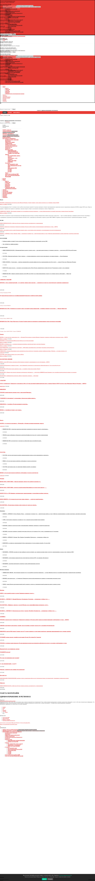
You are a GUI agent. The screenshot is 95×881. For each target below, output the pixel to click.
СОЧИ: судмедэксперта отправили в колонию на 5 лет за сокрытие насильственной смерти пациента (24, 519)
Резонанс (4, 98)
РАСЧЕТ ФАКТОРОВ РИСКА (6, 44)
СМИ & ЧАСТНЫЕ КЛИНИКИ (12, 161)
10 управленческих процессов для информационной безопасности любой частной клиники (21, 295)
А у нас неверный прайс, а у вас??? (8, 663)
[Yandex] (0, 42)
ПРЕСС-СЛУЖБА (3, 204)
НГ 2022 (10, 170)
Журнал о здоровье (6, 719)
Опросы (7, 154)
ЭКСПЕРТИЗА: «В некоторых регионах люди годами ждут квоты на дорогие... (18, 505)
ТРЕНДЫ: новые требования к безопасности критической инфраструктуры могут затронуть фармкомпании (25, 435)
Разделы (4, 127)
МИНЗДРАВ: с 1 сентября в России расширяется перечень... (14, 404)
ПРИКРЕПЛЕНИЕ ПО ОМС (5, 13)
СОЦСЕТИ (2, 352)
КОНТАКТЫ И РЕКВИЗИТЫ (6, 78)
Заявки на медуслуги (10, 144)
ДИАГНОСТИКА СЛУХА (5, 51)
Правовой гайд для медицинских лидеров (14, 93)
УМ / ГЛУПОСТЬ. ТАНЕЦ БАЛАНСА (10, 244)
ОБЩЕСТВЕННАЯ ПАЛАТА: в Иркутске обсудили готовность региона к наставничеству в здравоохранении (21, 223)
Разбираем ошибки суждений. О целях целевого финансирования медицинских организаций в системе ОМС (25, 241)
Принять (44, 879)
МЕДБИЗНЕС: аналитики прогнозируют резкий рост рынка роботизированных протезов (21, 563)
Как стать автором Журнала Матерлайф (14, 755)
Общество (7, 89)
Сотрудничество (6, 126)
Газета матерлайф (6, 717)
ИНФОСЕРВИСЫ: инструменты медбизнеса (9, 138)
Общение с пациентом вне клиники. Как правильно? (12, 669)
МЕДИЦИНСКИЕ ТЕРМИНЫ (6, 57)
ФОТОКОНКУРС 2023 (13, 164)
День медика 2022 (12, 168)
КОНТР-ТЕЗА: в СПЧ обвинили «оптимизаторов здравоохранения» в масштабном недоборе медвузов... (24, 493)
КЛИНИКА (2, 616)
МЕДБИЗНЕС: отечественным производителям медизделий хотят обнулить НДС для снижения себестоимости (25, 557)
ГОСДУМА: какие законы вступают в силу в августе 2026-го (12, 354)
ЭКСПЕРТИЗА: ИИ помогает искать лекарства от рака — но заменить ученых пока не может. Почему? (20, 368)
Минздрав (7, 91)
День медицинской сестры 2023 (15, 749)
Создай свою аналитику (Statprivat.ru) (11, 146)
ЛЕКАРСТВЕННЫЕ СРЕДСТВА (6, 60)
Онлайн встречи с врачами (11, 139)
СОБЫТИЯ (3, 380)
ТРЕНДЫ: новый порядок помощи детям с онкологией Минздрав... (16, 392)
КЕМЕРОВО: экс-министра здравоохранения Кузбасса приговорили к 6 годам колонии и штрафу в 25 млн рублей (26, 543)
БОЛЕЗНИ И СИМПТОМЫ (5, 63)
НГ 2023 (10, 169)
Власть (7, 88)
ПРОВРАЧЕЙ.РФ (3, 10)
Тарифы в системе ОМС (14, 153)
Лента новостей (6, 718)
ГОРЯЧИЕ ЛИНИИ (3, 23)
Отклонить (50, 879)
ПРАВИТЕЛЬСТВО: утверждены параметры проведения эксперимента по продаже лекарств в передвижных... (25, 429)
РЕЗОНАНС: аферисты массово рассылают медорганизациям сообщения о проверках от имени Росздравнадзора (26, 525)
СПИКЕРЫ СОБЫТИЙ (5, 279)
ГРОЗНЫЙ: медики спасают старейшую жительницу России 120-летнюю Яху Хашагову (20, 637)
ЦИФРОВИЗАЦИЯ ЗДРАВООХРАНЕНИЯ (13, 151)
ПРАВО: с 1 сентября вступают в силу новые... (11, 410)
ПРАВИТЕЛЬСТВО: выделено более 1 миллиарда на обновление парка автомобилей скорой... (22, 440)
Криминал (5, 101)
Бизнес (4, 86)
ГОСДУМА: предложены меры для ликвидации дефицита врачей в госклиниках (19, 466)
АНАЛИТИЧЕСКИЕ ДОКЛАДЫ (6, 41)
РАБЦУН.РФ (2, 26)
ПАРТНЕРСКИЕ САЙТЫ (5, 32)
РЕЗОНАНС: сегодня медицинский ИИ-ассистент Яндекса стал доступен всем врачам (17, 340)
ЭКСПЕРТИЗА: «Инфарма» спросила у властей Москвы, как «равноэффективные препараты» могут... (24, 605)
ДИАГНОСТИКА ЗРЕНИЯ (5, 54)
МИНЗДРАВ (2, 386)
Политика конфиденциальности (9, 720)
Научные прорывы (6, 97)
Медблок (7, 92)
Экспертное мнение (6, 96)
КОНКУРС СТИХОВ (4, 35)
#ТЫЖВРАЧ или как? (5, 652)
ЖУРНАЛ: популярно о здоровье (22, 6)
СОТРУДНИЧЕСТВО (4, 72)
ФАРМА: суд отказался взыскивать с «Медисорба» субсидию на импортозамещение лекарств (22, 423)
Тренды (4, 94)
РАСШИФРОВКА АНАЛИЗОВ (6, 7)
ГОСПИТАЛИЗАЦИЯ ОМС (5, 16)
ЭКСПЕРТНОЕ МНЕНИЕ (6, 359)
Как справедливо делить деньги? (15, 743)
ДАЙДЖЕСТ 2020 (3, 38)
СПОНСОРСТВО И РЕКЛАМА (6, 69)
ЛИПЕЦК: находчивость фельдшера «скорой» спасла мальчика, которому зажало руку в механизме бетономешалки (27, 625)
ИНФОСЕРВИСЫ (16, 112)
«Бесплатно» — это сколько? (12, 159)
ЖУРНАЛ (10, 112)
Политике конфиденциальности (65, 875)
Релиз (4, 87)
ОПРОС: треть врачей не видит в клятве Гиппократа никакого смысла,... (17, 593)
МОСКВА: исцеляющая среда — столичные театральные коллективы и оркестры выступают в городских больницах (22, 344)
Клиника (5, 196)
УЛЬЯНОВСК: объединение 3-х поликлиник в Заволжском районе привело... (18, 398)
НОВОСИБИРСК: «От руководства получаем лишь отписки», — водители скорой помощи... (21, 499)
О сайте (4, 125)
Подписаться (7, 121)
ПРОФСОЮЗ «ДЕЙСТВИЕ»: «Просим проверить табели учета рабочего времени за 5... (20, 481)
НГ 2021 (10, 171)
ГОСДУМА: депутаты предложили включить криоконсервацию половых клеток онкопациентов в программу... (26, 455)
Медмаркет (8, 141)
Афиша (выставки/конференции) (10, 143)
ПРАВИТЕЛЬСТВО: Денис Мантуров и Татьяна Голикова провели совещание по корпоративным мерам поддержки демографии (30, 321)
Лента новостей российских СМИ (12, 173)
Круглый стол (3, 675)
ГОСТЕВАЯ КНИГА (4, 66)
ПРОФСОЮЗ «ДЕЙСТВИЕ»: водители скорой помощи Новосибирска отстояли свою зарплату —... (23, 487)
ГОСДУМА (2, 452)
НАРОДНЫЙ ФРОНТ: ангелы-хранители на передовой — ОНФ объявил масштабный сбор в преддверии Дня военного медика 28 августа (27, 347)
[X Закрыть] (11, 81)
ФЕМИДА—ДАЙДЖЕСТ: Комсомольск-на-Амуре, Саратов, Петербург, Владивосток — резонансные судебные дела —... (28, 610)
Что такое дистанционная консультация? (9, 657)
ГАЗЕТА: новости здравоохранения (10, 131)
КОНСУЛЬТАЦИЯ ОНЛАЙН (5, 4)
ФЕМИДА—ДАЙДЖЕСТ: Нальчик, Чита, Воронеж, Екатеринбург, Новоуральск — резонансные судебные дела (26, 537)
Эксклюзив (5, 95)
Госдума (7, 90)
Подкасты (7, 148)
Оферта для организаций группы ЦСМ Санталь (8, 724)
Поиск (14, 123)
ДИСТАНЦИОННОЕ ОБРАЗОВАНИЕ (7, 29)
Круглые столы (9, 149)
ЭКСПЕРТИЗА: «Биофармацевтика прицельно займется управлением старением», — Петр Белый (19, 375)
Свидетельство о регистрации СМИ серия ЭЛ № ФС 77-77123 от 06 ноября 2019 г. (15, 722)
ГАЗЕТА (4, 112)
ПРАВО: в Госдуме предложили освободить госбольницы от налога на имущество (19, 461)
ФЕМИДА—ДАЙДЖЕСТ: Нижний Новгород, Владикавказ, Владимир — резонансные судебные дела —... (25, 599)
